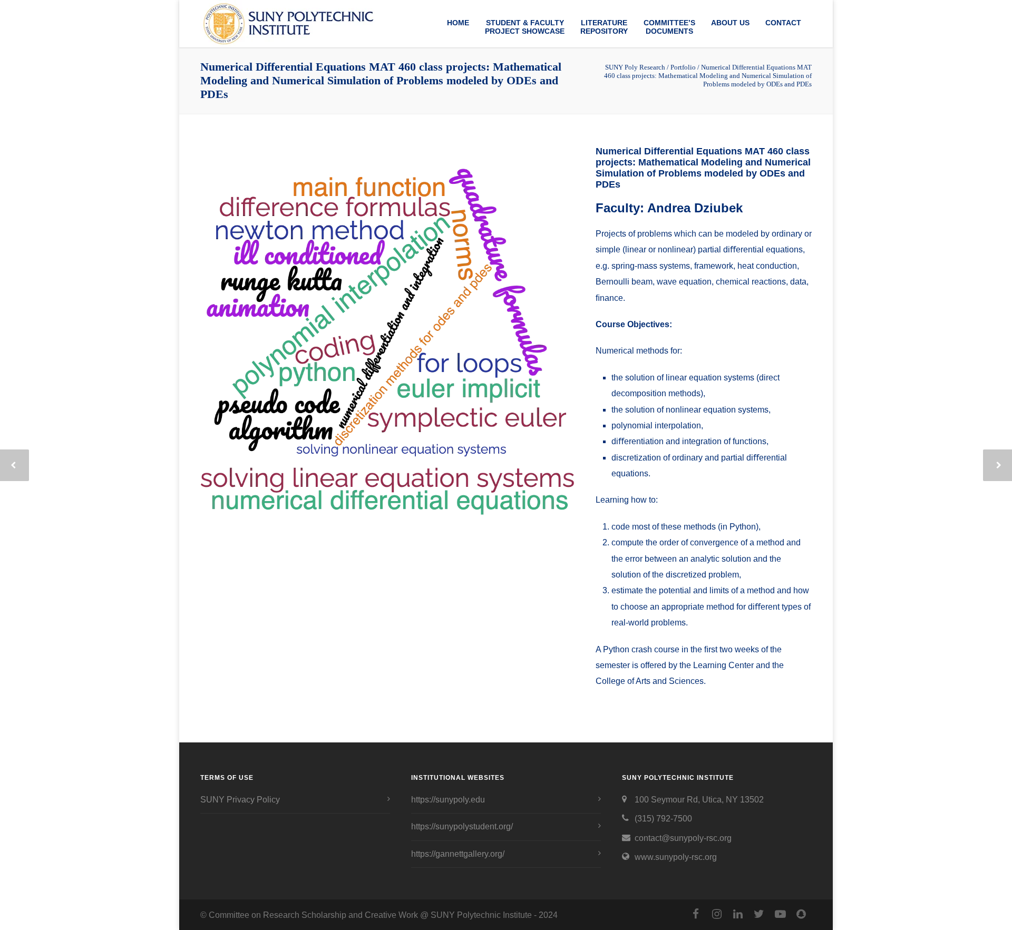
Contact (783, 22)
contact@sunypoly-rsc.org (683, 838)
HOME (458, 22)
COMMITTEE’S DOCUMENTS (669, 26)
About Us (730, 22)
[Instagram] (716, 914)
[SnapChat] (801, 914)
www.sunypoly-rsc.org (676, 857)
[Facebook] (695, 914)
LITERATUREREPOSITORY (604, 26)
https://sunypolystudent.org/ (462, 826)
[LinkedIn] (737, 914)
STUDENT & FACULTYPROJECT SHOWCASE (525, 26)
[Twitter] (759, 914)
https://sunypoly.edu (448, 799)
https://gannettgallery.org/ (457, 853)
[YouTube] (780, 914)
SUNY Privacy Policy (240, 799)
